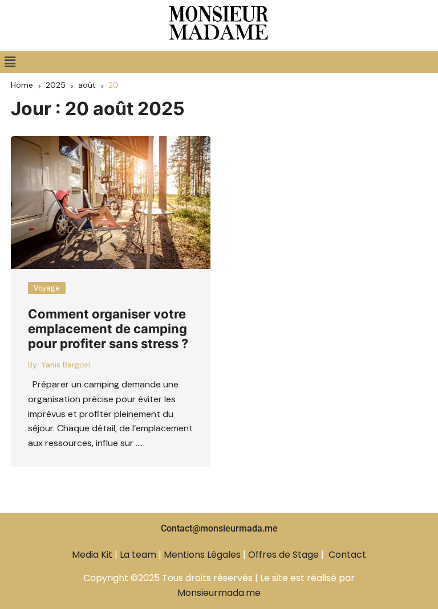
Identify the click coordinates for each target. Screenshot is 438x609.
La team (138, 554)
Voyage (47, 288)
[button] (9, 62)
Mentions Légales (202, 554)
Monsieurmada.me (219, 592)
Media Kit (92, 554)
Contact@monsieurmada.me (219, 528)
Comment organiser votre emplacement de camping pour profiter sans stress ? (108, 328)
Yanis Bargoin (66, 364)
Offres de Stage (283, 554)
